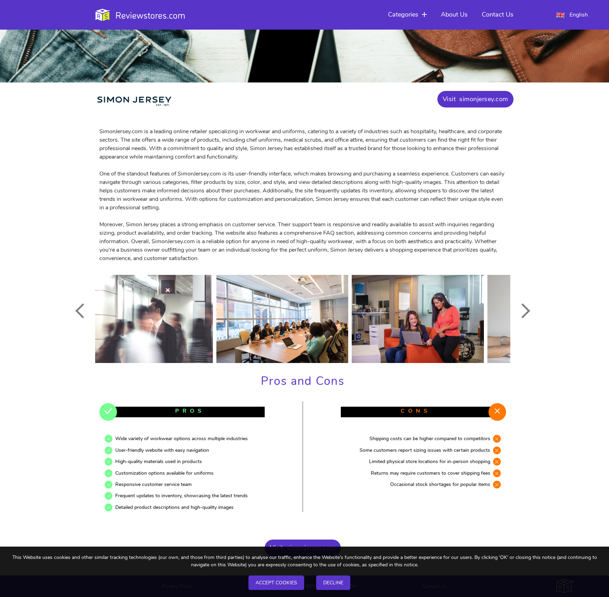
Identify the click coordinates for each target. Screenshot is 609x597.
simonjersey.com (483, 99)
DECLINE (333, 582)
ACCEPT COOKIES (276, 582)
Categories (403, 14)
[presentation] (82, 310)
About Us (454, 14)
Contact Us (497, 14)
